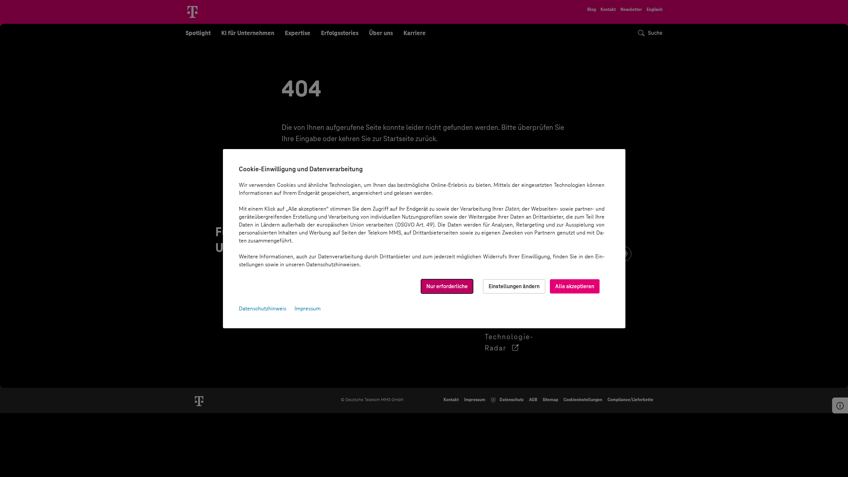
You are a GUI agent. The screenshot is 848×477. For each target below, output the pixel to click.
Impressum (307, 308)
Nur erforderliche (447, 286)
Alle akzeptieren (574, 286)
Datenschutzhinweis (262, 308)
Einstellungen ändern (514, 286)
